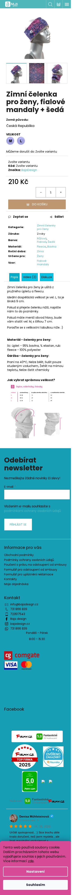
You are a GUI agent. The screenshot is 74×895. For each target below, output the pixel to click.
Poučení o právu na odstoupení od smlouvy (35, 565)
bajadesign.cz (20, 624)
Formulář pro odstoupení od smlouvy (30, 570)
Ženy (40, 256)
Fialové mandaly (43, 262)
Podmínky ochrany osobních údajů (29, 560)
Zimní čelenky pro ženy (46, 227)
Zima (40, 251)
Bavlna (51, 247)
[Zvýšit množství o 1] (61, 192)
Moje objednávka (16, 584)
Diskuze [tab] (46, 277)
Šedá (51, 242)
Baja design (18, 619)
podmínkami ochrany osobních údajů (32, 511)
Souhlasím (35, 884)
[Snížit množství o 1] (41, 192)
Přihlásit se (18, 524)
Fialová (41, 242)
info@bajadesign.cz (24, 604)
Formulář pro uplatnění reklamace (28, 574)
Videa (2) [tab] (29, 277)
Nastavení (35, 871)
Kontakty (10, 579)
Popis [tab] (14, 277)
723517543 (17, 614)
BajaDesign (29, 170)
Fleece (41, 247)
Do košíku (39, 204)
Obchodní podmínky (19, 555)
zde (31, 861)
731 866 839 (18, 609)
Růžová (42, 238)
